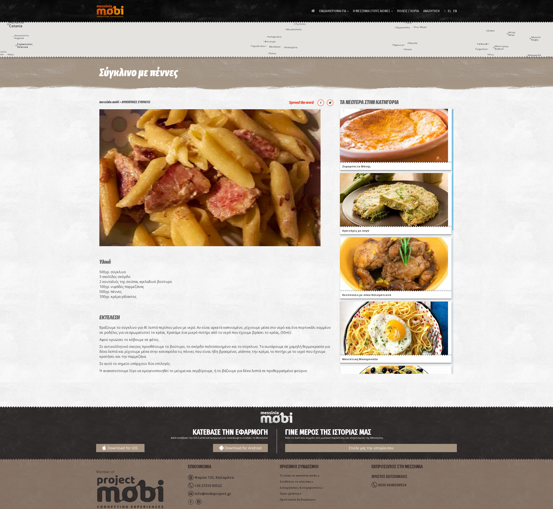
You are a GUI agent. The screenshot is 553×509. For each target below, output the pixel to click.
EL (449, 11)
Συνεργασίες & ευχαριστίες (300, 488)
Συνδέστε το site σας (295, 481)
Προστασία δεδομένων (297, 499)
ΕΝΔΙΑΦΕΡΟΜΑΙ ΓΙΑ (334, 11)
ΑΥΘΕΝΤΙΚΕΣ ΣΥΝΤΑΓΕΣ (136, 102)
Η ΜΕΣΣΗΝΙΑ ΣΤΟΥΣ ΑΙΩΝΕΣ (373, 11)
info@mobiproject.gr (212, 493)
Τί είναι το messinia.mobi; (299, 475)
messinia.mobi (109, 102)
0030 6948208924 (392, 485)
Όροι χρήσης (289, 493)
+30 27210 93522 (208, 485)
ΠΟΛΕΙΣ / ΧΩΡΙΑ (408, 11)
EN (455, 11)
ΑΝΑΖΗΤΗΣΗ (431, 11)
